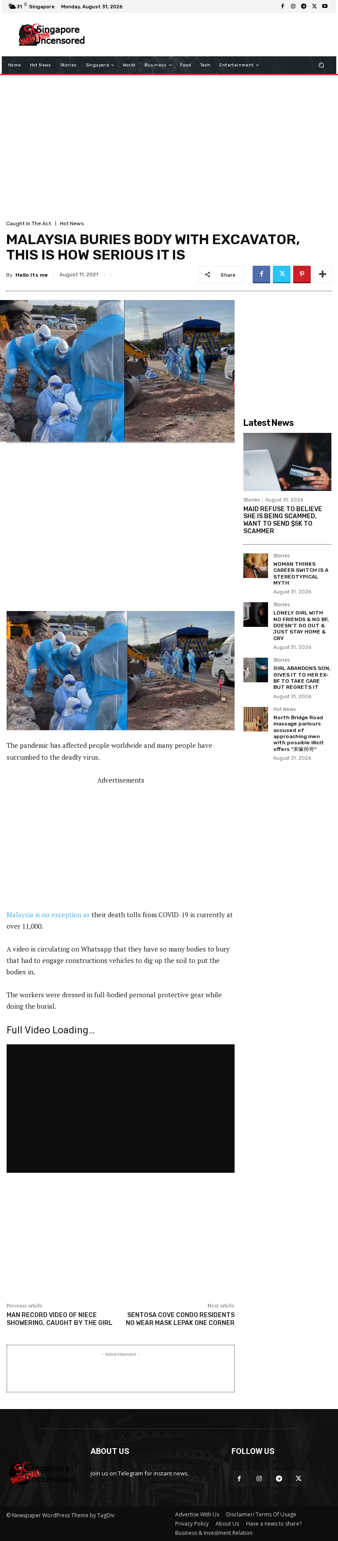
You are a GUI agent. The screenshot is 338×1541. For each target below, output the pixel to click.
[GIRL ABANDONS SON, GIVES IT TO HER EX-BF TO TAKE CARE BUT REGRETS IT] (255, 670)
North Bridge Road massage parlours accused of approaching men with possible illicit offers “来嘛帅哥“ (298, 733)
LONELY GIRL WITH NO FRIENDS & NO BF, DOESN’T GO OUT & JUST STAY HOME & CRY (301, 625)
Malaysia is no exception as (48, 914)
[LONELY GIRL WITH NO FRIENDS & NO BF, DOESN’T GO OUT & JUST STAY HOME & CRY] (255, 614)
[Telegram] (303, 6)
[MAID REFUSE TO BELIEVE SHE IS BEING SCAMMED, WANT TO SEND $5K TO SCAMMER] (287, 462)
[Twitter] (314, 6)
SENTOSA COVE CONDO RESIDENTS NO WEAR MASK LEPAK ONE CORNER (180, 1319)
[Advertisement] (210, 35)
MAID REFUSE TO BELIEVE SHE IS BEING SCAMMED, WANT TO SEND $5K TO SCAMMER (282, 520)
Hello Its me (31, 275)
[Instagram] (293, 6)
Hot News (72, 223)
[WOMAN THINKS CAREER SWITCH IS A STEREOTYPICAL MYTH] (255, 565)
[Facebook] (282, 6)
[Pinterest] (302, 274)
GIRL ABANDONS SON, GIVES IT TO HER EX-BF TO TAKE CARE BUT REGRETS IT (302, 677)
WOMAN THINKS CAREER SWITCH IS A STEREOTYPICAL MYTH (300, 573)
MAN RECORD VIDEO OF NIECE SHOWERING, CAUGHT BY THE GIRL (60, 1319)
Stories (251, 500)
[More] (322, 274)
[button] (321, 65)
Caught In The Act (28, 223)
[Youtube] (325, 6)
